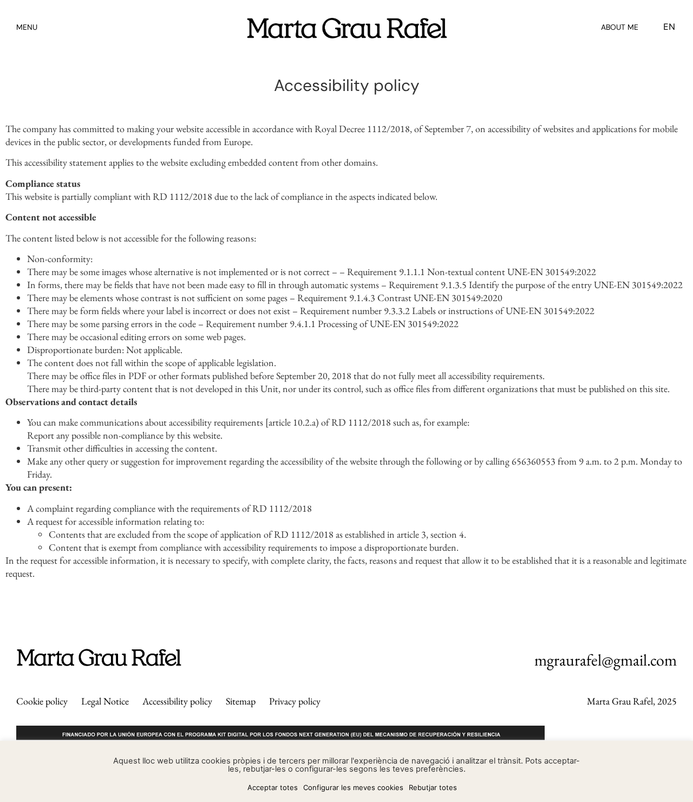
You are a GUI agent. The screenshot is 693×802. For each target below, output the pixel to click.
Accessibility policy (177, 701)
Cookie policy (42, 701)
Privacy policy (295, 701)
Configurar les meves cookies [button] (353, 787)
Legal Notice (105, 701)
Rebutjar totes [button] (433, 787)
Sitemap (241, 701)
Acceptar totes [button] (272, 787)
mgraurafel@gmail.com (605, 659)
